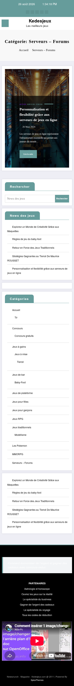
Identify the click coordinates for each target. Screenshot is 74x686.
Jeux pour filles (20, 401)
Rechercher (20, 186)
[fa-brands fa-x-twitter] (32, 12)
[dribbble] (37, 12)
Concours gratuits (24, 335)
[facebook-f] (27, 12)
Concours (17, 328)
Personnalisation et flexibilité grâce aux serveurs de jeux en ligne (38, 114)
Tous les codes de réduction (37, 615)
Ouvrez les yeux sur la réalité (37, 594)
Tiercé (20, 361)
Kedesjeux (40, 21)
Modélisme (20, 434)
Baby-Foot (20, 382)
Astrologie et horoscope (37, 588)
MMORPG (17, 454)
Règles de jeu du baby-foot (26, 239)
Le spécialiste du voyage (37, 609)
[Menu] (5, 23)
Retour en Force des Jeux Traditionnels (33, 247)
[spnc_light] (69, 24)
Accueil (23, 104)
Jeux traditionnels (21, 427)
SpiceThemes (37, 680)
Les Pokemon (19, 445)
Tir (16, 317)
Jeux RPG (17, 418)
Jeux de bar (18, 374)
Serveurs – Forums (22, 462)
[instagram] (42, 12)
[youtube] (46, 12)
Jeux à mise (21, 354)
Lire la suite (28, 154)
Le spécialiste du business (37, 599)
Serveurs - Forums (34, 104)
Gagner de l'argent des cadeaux (37, 604)
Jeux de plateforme (22, 393)
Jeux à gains (19, 346)
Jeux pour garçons (22, 410)
